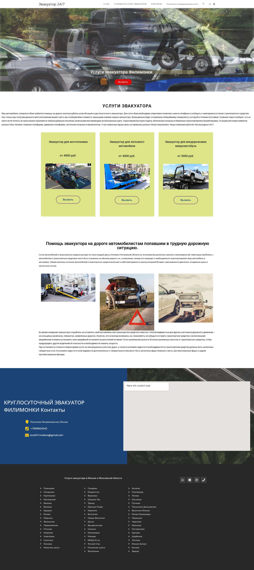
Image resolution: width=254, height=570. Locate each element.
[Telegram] (190, 480)
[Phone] (204, 480)
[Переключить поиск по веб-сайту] (203, 4)
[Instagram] (197, 480)
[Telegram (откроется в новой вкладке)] (214, 4)
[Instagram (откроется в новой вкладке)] (210, 4)
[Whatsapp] (183, 480)
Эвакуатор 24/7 (52, 4)
